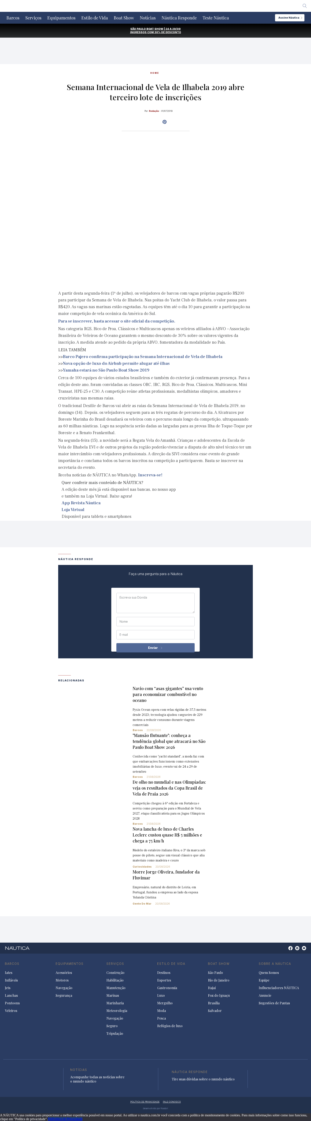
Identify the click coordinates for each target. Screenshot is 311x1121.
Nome (124, 621)
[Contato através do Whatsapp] (286, 950)
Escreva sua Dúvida (133, 597)
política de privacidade (145, 1101)
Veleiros (11, 1011)
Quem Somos (269, 973)
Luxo (161, 995)
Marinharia (115, 1003)
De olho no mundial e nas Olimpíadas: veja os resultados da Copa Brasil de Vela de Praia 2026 (169, 788)
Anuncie (265, 995)
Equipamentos (61, 17)
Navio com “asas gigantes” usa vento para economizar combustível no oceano (168, 694)
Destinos (163, 973)
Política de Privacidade (67, 1119)
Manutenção (115, 988)
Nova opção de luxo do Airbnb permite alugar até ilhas (116, 363)
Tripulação (114, 1033)
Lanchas (11, 995)
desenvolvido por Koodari (155, 1108)
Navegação (64, 988)
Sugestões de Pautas (274, 1003)
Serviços (33, 17)
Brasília (214, 1003)
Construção (115, 973)
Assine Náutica (288, 17)
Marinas (112, 995)
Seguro (112, 1026)
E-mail (124, 634)
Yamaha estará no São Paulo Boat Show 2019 (106, 370)
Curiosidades (142, 866)
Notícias (148, 17)
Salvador (215, 1011)
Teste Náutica (216, 17)
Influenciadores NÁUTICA (279, 988)
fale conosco (172, 1101)
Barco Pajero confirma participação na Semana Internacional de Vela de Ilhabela (142, 357)
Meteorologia (116, 1011)
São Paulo (215, 973)
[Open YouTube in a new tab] (164, 122)
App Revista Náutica (81, 503)
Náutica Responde (179, 17)
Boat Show (124, 17)
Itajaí (212, 988)
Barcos (13, 17)
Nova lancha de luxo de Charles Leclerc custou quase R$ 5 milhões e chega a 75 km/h (167, 834)
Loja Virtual (73, 510)
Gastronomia (167, 988)
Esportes (164, 980)
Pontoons (12, 1003)
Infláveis (11, 980)
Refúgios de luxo (170, 1026)
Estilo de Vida (94, 17)
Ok (50, 1119)
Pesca (161, 1018)
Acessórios (64, 973)
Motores (62, 980)
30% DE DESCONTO (167, 32)
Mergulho (165, 1003)
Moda (161, 1011)
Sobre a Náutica (275, 963)
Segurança (64, 995)
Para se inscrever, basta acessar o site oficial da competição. (116, 321)
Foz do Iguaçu (219, 995)
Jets (7, 988)
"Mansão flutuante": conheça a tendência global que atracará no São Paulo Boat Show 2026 (169, 741)
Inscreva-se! (150, 475)
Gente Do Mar (142, 903)
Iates (8, 973)
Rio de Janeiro (218, 980)
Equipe (264, 980)
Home (154, 73)
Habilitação (115, 980)
